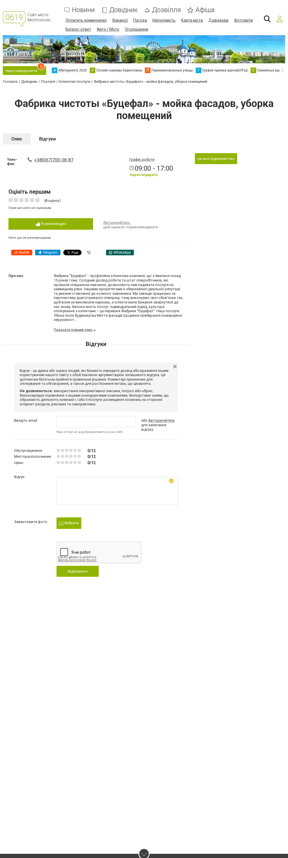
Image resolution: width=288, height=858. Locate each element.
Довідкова (218, 20)
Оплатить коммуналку (86, 20)
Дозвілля (166, 10)
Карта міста (192, 20)
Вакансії (120, 20)
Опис (16, 139)
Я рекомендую (53, 224)
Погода (140, 20)
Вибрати (71, 523)
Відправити (77, 571)
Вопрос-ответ (78, 29)
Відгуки (47, 139)
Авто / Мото (108, 29)
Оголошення (136, 29)
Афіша (205, 10)
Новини (83, 10)
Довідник (123, 10)
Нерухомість (164, 20)
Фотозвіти (243, 20)
